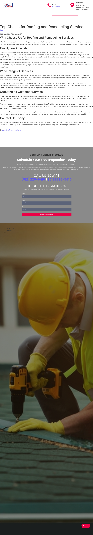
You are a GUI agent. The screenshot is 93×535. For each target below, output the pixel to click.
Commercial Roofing (10, 21)
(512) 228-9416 (33, 179)
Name (23, 194)
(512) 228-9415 (60, 179)
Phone (24, 207)
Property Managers (49, 19)
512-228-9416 (56, 6)
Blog (1, 30)
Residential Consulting (59, 16)
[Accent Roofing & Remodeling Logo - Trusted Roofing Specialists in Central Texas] (8, 5)
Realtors (37, 19)
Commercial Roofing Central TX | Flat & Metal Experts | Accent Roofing (26, 16)
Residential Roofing (10, 19)
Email (23, 200)
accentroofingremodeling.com (12, 130)
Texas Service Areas (25, 19)
